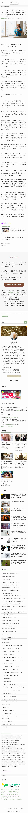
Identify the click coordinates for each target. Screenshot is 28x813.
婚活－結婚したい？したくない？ (11, 620)
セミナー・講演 (7, 721)
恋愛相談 (4, 753)
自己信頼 (13, 761)
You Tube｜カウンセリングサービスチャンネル (11, 799)
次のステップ (12, 755)
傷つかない (22, 744)
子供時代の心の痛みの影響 (9, 637)
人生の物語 (15, 742)
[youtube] (17, 380)
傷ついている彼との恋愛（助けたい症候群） (13, 601)
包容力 (3, 746)
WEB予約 (18, 410)
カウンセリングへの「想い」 (10, 701)
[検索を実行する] (25, 322)
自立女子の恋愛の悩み (8, 663)
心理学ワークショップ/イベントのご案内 (10, 793)
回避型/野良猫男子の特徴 (9, 576)
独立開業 (4, 757)
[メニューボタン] (2, 2)
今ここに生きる (5, 744)
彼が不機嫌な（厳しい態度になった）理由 (12, 603)
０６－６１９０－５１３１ (12, 417)
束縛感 (24, 753)
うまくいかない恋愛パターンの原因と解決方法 (14, 612)
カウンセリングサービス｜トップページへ (10, 789)
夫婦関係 (22, 748)
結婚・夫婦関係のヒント (9, 617)
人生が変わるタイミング (7, 742)
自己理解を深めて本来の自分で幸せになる (13, 660)
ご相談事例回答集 (8, 681)
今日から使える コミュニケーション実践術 (13, 645)
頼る (15, 766)
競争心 (12, 759)
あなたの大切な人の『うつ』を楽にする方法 (13, 687)
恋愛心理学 (6, 579)
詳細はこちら (9, 424)
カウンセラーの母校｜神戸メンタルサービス (11, 794)
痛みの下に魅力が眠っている (18, 757)
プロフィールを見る (14, 375)
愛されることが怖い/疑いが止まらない (12, 590)
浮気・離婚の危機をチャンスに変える (11, 623)
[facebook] (11, 380)
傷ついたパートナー (14, 744)
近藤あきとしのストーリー (9, 693)
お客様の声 (6, 707)
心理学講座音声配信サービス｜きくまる (10, 796)
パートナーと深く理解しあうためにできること (14, 598)
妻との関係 (4, 751)
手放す (9, 753)
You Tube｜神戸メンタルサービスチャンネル (11, 797)
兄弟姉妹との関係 (7, 634)
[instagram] (15, 380)
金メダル (10, 766)
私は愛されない (5, 759)
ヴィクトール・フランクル (15, 738)
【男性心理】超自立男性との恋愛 (11, 573)
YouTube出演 (6, 718)
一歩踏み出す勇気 (5, 740)
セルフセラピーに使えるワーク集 (11, 666)
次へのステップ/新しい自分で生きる (11, 648)
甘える (9, 757)
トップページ (6, 808)
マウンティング (5, 738)
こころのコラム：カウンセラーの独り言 (12, 672)
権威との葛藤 (5, 755)
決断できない (20, 755)
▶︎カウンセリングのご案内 (7, 426)
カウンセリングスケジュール (10, 716)
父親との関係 (7, 639)
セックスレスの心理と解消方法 (10, 628)
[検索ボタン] (25, 2)
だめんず (19, 735)
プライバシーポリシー (20, 808)
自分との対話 (18, 759)
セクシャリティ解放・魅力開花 (10, 654)
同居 (14, 746)
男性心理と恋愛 (7, 609)
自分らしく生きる (5, 761)
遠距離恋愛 (4, 766)
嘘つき (16, 748)
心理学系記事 (5, 18)
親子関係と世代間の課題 (9, 631)
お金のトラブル (5, 735)
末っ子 (19, 753)
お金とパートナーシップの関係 (10, 675)
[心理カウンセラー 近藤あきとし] (14, 2)
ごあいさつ (6, 704)
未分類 (5, 727)
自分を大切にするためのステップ (11, 651)
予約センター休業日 (15, 740)
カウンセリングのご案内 (9, 696)
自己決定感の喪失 (20, 761)
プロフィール (12, 808)
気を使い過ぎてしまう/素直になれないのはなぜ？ (14, 606)
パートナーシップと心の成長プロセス (12, 657)
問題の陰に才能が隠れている (7, 748)
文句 (14, 753)
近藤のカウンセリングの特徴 (10, 699)
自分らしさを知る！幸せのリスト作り (12, 684)
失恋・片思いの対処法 (9, 614)
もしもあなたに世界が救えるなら (11, 690)
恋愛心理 (21, 751)
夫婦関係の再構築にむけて (9, 625)
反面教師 (9, 746)
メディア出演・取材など (9, 724)
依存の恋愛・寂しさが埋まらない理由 (11, 595)
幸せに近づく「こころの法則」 (10, 669)
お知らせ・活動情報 (8, 710)
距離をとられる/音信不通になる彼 (11, 582)
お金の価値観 (13, 735)
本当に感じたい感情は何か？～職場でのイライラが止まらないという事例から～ (17, 230)
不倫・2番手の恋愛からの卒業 (10, 585)
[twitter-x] (13, 380)
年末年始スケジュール (12, 751)
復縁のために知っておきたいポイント (11, 587)
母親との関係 (6, 642)
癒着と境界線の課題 (8, 593)
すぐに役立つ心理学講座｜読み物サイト (10, 791)
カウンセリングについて (9, 713)
